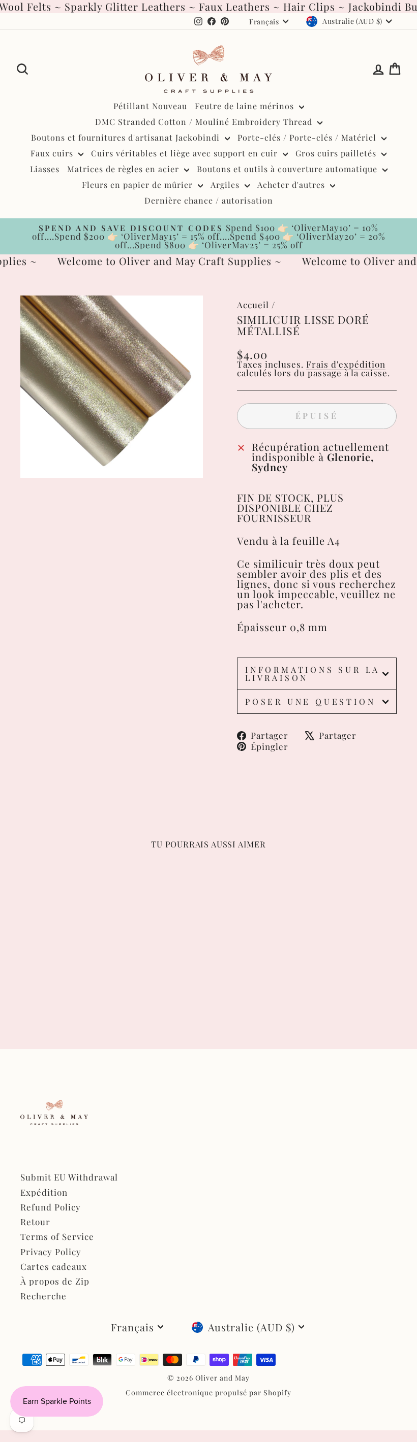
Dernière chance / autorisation (208, 200)
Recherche (43, 1295)
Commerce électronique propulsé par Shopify (208, 1392)
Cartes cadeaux (53, 1266)
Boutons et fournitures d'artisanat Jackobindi (126, 137)
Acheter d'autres (292, 184)
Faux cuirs (53, 153)
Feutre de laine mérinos (245, 106)
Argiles (226, 184)
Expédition (44, 1192)
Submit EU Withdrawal (69, 1177)
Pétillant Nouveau (150, 106)
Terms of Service (57, 1236)
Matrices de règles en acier (124, 168)
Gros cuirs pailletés (337, 153)
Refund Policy (50, 1206)
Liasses (44, 168)
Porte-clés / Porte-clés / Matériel (308, 137)
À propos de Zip (55, 1281)
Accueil (253, 304)
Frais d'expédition (345, 364)
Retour (35, 1221)
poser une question (310, 701)
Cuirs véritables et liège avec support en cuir (185, 153)
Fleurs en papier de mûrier (138, 184)
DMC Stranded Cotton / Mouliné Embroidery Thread (205, 121)
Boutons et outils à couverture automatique (288, 168)
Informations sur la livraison (312, 673)
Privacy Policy (50, 1251)
